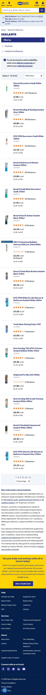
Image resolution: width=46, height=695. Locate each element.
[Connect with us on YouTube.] (24, 669)
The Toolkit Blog (28, 639)
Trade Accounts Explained (32, 620)
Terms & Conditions (8, 683)
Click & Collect (6, 624)
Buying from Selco (29, 597)
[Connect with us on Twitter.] (13, 669)
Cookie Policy (6, 691)
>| (30, 477)
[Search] (42, 10)
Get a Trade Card (7, 620)
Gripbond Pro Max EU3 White (26, 375)
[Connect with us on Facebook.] (3, 669)
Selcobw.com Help (7, 597)
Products (9, 46)
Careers (3, 643)
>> (26, 477)
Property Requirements (9, 651)
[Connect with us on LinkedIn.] (19, 669)
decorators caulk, (11, 500)
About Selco (5, 639)
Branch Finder (6, 601)
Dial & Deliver (5, 628)
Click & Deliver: (11, 21)
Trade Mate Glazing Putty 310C (27, 324)
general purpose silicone (29, 500)
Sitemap (26, 609)
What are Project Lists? (8, 605)
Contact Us (26, 605)
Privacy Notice (6, 687)
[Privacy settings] (4, 690)
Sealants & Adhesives (15, 30)
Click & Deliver (28, 624)
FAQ (2, 609)
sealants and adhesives (11, 537)
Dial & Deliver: (11, 16)
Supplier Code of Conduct (10, 658)
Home (3, 30)
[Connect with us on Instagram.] (8, 669)
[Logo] (23, 3)
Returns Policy (27, 601)
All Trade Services (29, 628)
